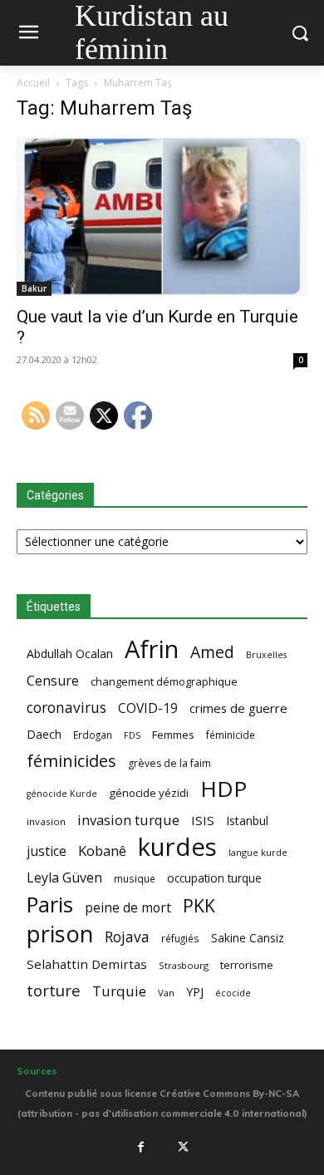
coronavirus (66, 707)
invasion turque (128, 819)
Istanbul (247, 820)
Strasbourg (184, 965)
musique (134, 878)
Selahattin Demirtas (87, 964)
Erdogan (92, 734)
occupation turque (214, 878)
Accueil (33, 83)
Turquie (119, 991)
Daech (44, 734)
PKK (199, 905)
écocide (233, 992)
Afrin (152, 649)
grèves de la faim (169, 763)
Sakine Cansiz (247, 938)
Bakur (34, 288)
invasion (46, 821)
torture (54, 991)
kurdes (177, 847)
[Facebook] (140, 1147)
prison (60, 933)
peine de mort (128, 908)
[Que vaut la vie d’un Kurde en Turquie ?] (162, 216)
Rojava (127, 937)
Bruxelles (266, 655)
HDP (223, 789)
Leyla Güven (64, 878)
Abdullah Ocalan (70, 653)
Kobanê (102, 850)
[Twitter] (184, 1147)
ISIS (202, 820)
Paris (50, 904)
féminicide (230, 734)
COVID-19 (148, 708)
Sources (36, 1071)
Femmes (173, 734)
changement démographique (164, 681)
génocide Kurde (62, 793)
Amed (212, 652)
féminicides (71, 760)
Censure (53, 681)
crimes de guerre (238, 708)
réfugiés (180, 938)
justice (46, 851)
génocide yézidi (149, 792)
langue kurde (257, 852)
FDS (132, 735)
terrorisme (246, 964)
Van (166, 992)
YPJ (195, 991)
